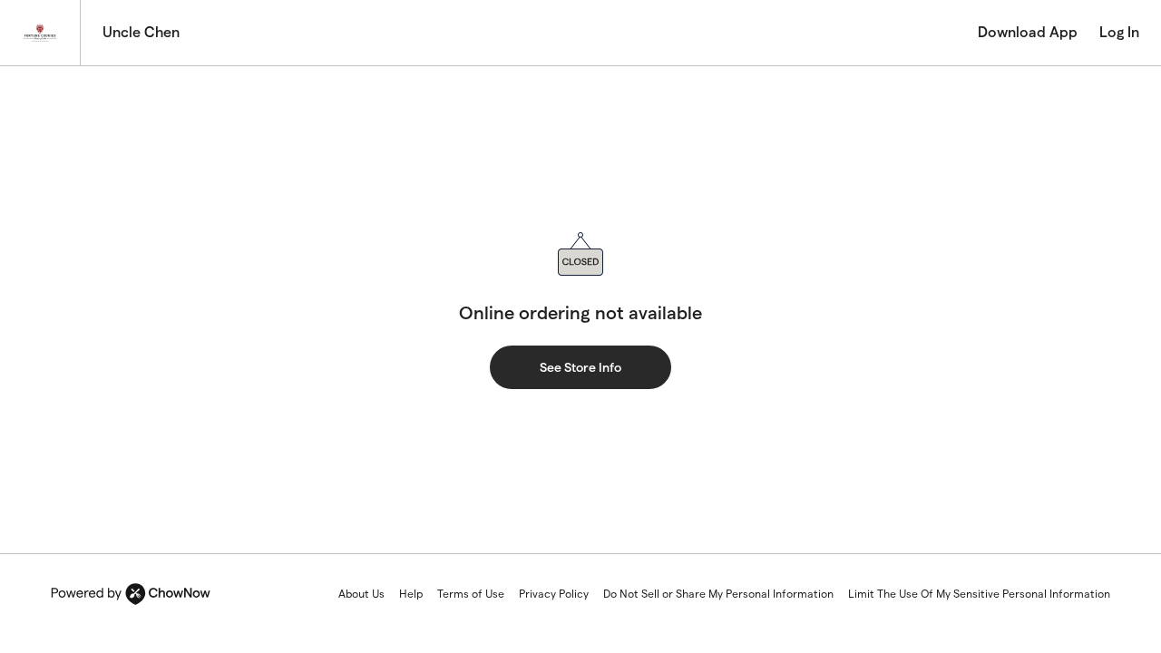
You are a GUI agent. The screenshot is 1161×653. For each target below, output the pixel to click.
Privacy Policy (554, 593)
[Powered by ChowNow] (130, 594)
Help (411, 593)
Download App (1028, 32)
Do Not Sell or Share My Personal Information (718, 593)
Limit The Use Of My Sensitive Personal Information (979, 593)
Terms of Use (470, 593)
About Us (361, 593)
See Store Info (580, 367)
